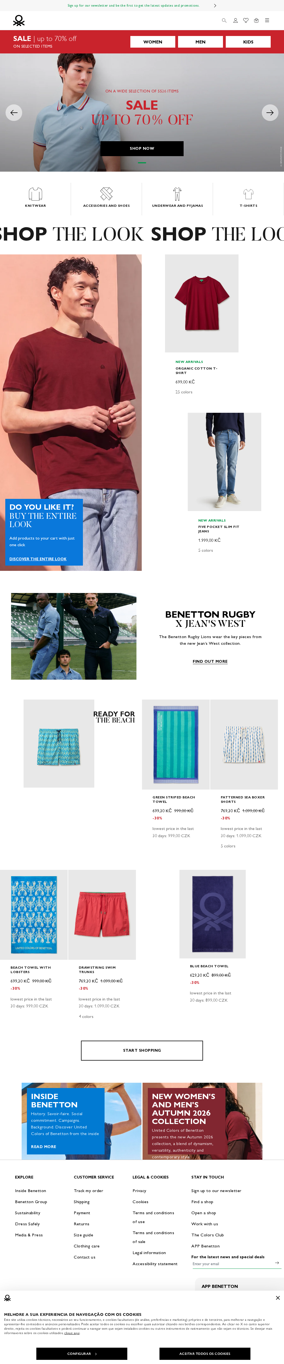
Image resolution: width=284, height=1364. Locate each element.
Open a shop (203, 1212)
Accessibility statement (155, 1263)
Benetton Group (31, 1201)
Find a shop (202, 1201)
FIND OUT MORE (210, 661)
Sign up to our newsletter (216, 1190)
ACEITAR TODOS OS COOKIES (204, 1354)
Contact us (84, 1257)
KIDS (248, 42)
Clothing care (87, 1246)
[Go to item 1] (142, 162)
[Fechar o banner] (278, 1298)
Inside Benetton (30, 1190)
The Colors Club (207, 1234)
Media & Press (29, 1234)
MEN (201, 42)
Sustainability (27, 1212)
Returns (82, 1223)
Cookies (141, 1201)
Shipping (82, 1201)
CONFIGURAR (79, 1354)
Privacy (139, 1190)
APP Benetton (205, 1246)
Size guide (83, 1234)
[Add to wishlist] (174, 262)
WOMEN (152, 42)
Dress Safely (27, 1223)
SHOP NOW (142, 148)
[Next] (215, 5)
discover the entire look (38, 559)
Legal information (149, 1252)
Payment (82, 1212)
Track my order (88, 1190)
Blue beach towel (209, 966)
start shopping (142, 1050)
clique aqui (72, 1333)
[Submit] (277, 1262)
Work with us (204, 1223)
